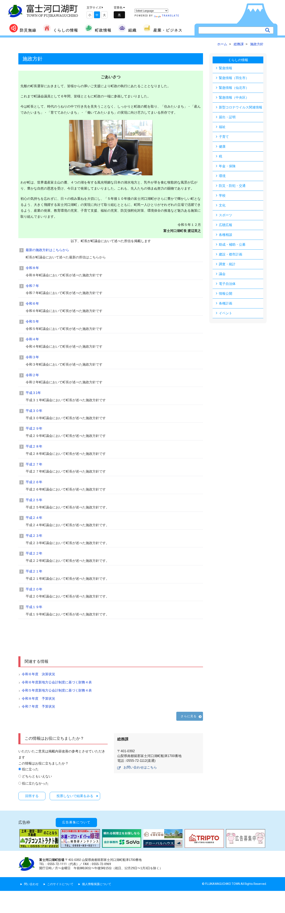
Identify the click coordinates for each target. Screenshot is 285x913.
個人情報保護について (96, 884)
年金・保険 (227, 166)
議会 (222, 274)
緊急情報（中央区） (234, 97)
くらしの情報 (65, 30)
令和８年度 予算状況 (38, 698)
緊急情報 (225, 68)
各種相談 (225, 234)
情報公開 (225, 293)
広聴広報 (225, 225)
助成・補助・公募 (232, 244)
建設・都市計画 (230, 254)
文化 (222, 205)
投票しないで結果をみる (75, 796)
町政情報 (103, 30)
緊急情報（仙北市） (234, 87)
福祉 (222, 127)
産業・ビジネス (168, 30)
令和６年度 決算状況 (38, 674)
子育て (224, 136)
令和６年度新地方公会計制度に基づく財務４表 (57, 682)
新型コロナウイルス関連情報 (240, 107)
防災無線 (28, 30)
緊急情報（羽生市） (234, 78)
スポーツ (225, 215)
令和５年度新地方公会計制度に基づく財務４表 (57, 690)
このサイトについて (60, 884)
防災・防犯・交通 (232, 185)
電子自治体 (227, 283)
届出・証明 (227, 117)
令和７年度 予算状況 (38, 706)
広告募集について (76, 822)
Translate (170, 15)
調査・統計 (227, 264)
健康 (222, 146)
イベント (225, 313)
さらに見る (189, 716)
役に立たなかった (35, 783)
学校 (222, 195)
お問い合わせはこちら (140, 767)
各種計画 (225, 303)
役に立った (30, 769)
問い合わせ (31, 884)
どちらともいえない (37, 776)
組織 (132, 30)
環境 (222, 176)
